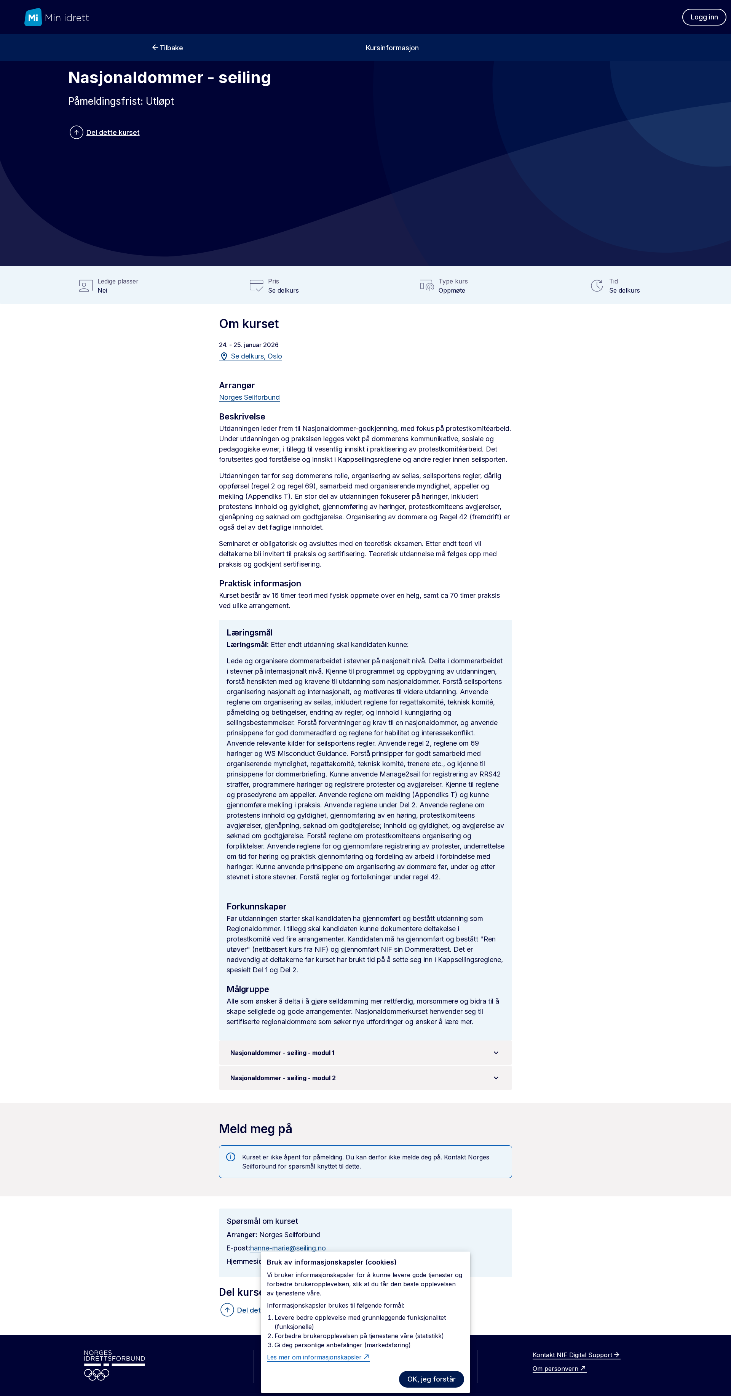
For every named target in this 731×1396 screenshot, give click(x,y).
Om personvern (555, 1368)
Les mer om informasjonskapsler (314, 1357)
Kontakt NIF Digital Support (572, 1355)
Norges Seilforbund (249, 397)
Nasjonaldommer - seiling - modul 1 (282, 1053)
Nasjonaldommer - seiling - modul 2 (283, 1078)
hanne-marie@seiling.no (288, 1248)
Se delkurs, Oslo (255, 356)
